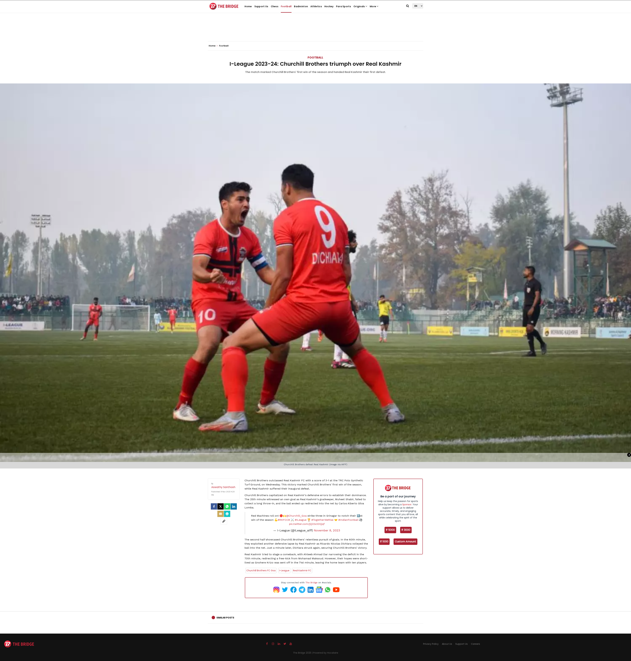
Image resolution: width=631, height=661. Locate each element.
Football (286, 6)
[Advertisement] (315, 31)
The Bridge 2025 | (303, 652)
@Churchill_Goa (296, 515)
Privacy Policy (431, 644)
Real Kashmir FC (302, 570)
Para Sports (343, 6)
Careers (475, 644)
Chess (275, 6)
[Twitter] (220, 506)
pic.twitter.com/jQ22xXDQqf (307, 523)
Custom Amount (405, 541)
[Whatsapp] (227, 506)
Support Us (261, 6)
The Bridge (311, 582)
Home (248, 6)
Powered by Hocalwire (325, 652)
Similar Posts (225, 617)
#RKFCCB (284, 519)
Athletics (316, 6)
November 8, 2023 (327, 530)
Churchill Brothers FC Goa (261, 570)
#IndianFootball (348, 519)
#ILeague (300, 519)
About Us (447, 644)
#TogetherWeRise (322, 519)
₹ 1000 (384, 541)
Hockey (329, 6)
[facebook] (214, 506)
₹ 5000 (390, 530)
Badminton (301, 6)
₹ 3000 (405, 530)
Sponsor (406, 504)
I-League (284, 570)
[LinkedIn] (233, 506)
